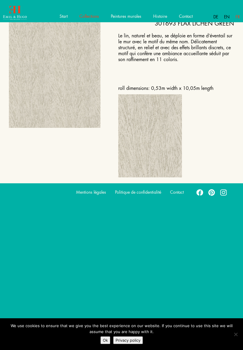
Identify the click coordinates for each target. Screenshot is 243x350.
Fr (238, 17)
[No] (236, 334)
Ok (105, 340)
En (227, 17)
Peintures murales (126, 16)
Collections (89, 16)
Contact (186, 16)
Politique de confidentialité (138, 192)
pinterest (211, 192)
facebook (200, 192)
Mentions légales (91, 192)
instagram (223, 192)
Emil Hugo (26, 13)
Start (64, 16)
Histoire (160, 16)
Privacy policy (128, 340)
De (215, 17)
